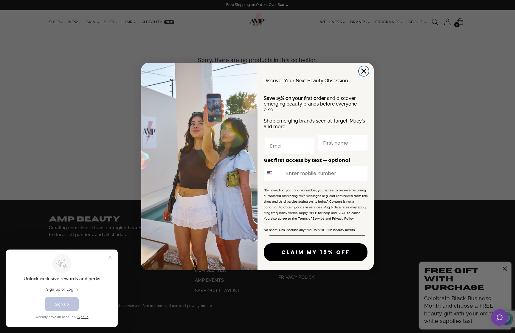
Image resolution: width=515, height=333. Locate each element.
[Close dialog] (364, 71)
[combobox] (273, 173)
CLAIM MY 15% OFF (315, 252)
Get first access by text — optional (307, 160)
